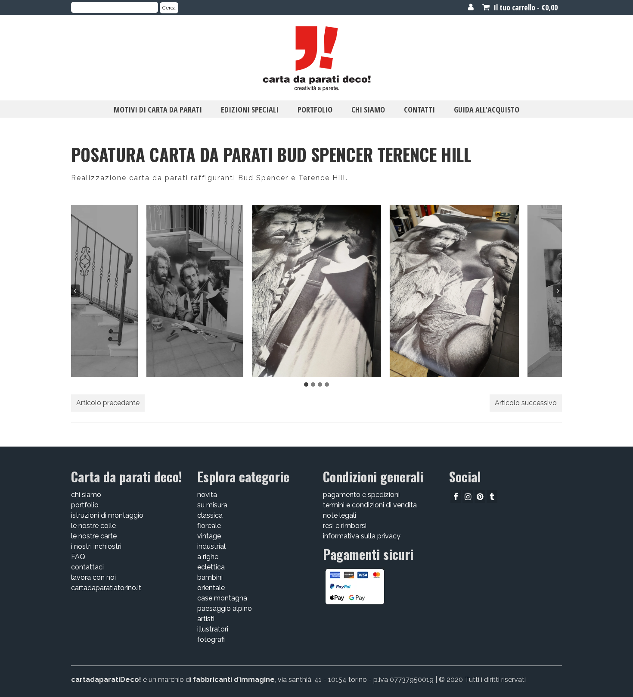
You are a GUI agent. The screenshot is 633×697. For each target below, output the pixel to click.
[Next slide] (557, 290)
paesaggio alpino (224, 608)
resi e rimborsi (344, 526)
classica (210, 515)
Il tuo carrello (525, 7)
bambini (210, 577)
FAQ (78, 557)
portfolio (85, 505)
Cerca (169, 8)
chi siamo (86, 495)
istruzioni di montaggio (107, 515)
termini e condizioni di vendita (370, 505)
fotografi (211, 639)
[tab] (306, 384)
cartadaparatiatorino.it (106, 588)
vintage (209, 536)
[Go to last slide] (75, 290)
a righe (207, 557)
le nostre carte (94, 536)
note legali (339, 515)
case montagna (222, 598)
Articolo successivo (526, 403)
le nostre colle (93, 526)
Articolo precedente (108, 403)
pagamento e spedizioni (361, 495)
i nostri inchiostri (96, 546)
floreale (209, 526)
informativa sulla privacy (361, 536)
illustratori (212, 629)
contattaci (87, 567)
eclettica (211, 567)
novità (207, 495)
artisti (205, 619)
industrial (211, 546)
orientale (211, 588)
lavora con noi (93, 577)
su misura (212, 505)
